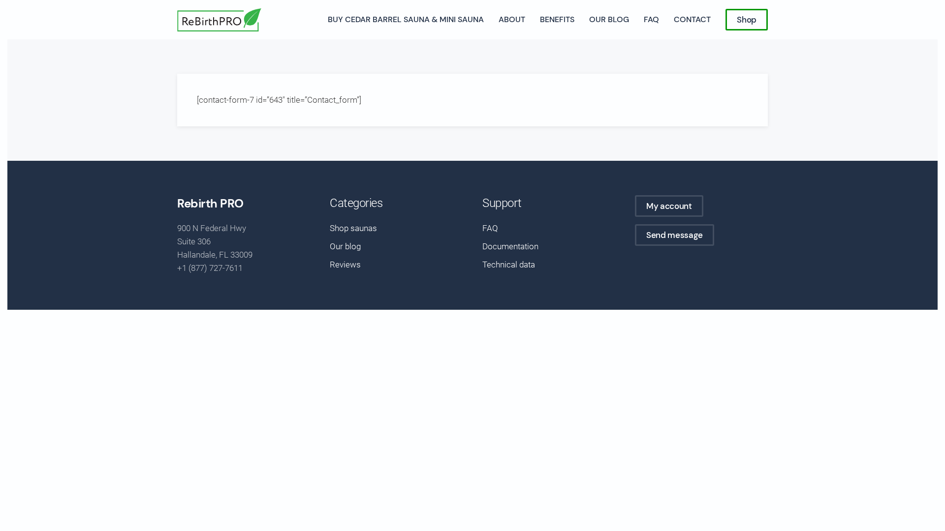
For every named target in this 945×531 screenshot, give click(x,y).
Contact (692, 19)
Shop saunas (353, 228)
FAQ (651, 19)
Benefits (557, 19)
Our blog (609, 19)
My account (669, 206)
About (512, 19)
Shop (746, 19)
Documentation (510, 246)
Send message (674, 235)
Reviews (345, 264)
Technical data (508, 264)
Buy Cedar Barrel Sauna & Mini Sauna (406, 19)
